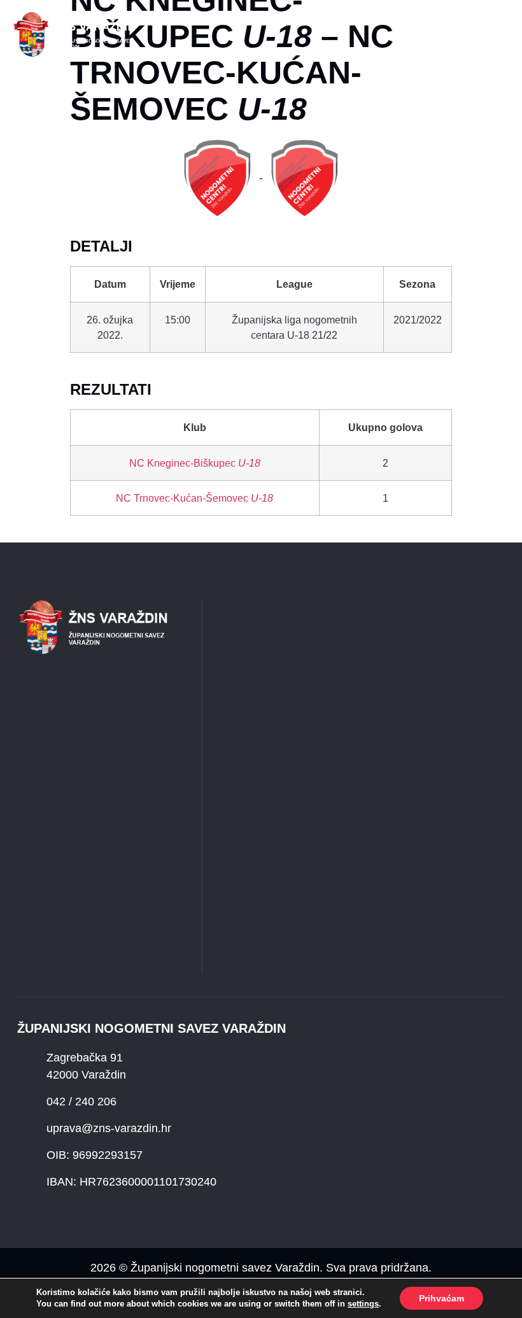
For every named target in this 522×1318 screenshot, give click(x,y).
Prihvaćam (441, 1298)
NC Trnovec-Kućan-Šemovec (194, 498)
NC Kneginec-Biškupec (194, 463)
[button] (172, 34)
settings (363, 1303)
